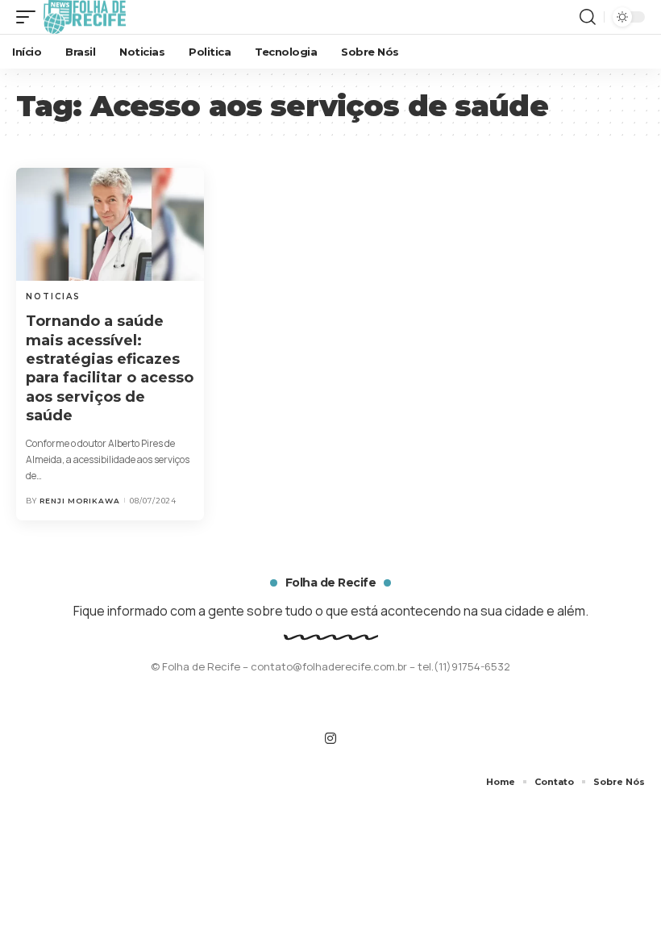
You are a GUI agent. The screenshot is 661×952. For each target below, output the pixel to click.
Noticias (53, 296)
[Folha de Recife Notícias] (85, 17)
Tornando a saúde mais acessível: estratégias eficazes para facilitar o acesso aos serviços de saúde (109, 368)
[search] (588, 17)
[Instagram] (330, 738)
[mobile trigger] (30, 17)
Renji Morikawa (79, 500)
